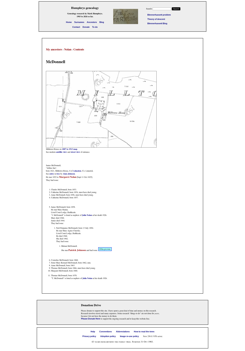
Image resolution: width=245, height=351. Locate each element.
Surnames (79, 22)
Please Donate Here (90, 319)
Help (93, 332)
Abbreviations (123, 332)
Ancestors (92, 22)
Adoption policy (108, 336)
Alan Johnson (69, 173)
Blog (101, 22)
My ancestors (54, 49)
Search (176, 9)
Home (69, 22)
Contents (78, 49)
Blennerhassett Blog (157, 23)
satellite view (61, 151)
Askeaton (77, 170)
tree (58, 173)
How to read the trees (144, 332)
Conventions (105, 332)
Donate (86, 27)
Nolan (67, 49)
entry (51, 173)
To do (95, 27)
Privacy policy (89, 336)
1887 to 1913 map (69, 149)
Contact (76, 27)
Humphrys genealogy (85, 7)
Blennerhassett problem (159, 15)
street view (75, 151)
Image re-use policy (129, 336)
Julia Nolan (87, 215)
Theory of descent (156, 19)
